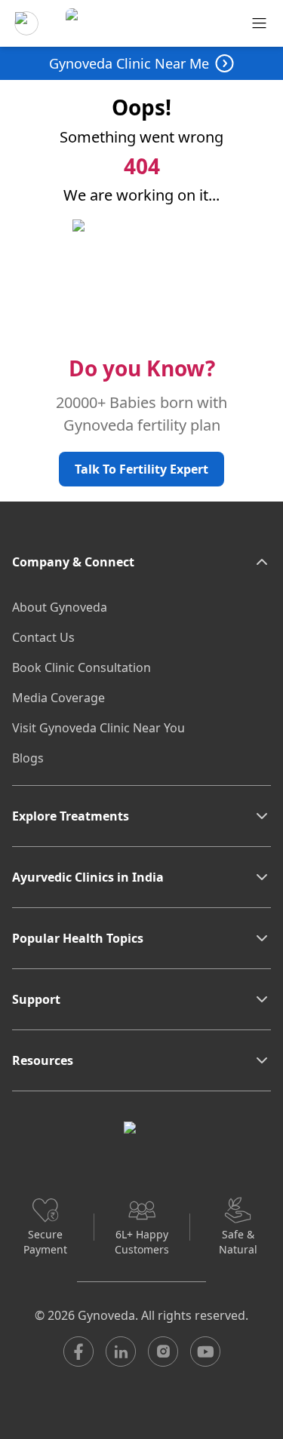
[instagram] (163, 1351)
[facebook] (78, 1351)
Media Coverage (58, 697)
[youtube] (205, 1351)
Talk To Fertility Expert (141, 469)
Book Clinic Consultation (81, 667)
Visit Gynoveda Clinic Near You (98, 728)
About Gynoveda (59, 607)
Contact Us (43, 637)
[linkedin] (121, 1351)
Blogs (28, 758)
